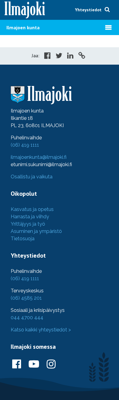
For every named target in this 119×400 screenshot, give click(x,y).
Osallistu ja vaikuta (31, 177)
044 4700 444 (27, 317)
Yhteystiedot (88, 9)
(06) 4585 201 (26, 298)
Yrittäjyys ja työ (28, 224)
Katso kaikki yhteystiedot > (41, 330)
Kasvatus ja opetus (32, 209)
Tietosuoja (22, 238)
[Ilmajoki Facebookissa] (17, 364)
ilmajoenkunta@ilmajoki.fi (39, 157)
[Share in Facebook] (47, 56)
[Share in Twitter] (59, 56)
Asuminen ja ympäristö (36, 231)
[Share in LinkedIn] (70, 56)
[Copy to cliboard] (81, 56)
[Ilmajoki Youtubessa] (34, 364)
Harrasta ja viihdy (30, 217)
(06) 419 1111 (25, 145)
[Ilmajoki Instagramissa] (51, 364)
